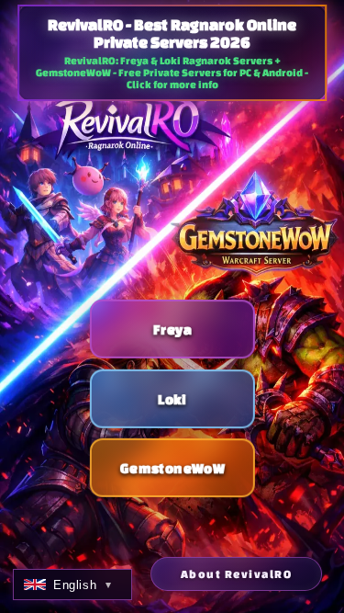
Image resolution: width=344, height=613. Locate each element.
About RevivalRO (237, 574)
